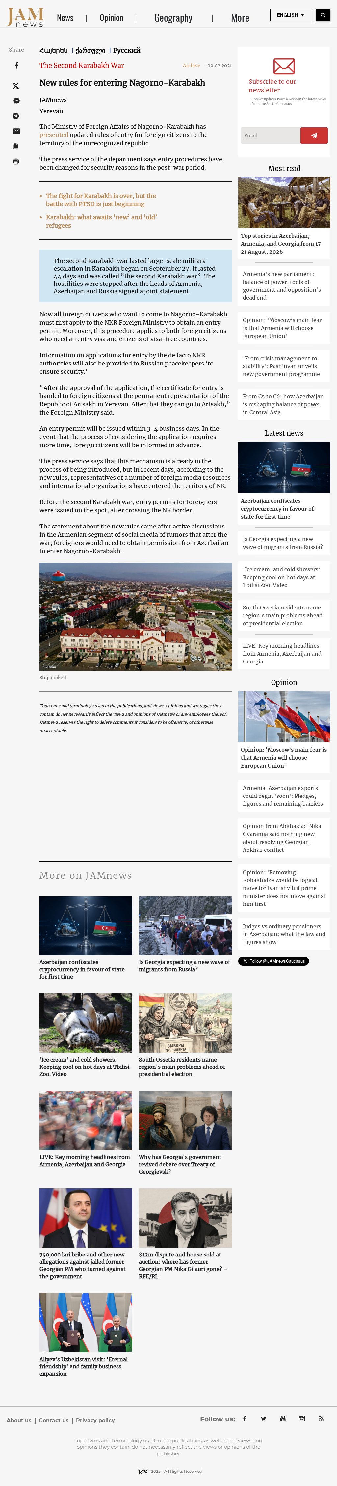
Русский (127, 50)
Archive (194, 65)
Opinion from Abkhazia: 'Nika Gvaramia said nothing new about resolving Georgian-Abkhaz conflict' (282, 838)
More (240, 17)
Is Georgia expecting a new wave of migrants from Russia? (184, 966)
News (65, 17)
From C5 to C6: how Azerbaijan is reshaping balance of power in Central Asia (283, 404)
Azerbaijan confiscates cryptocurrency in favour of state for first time (82, 969)
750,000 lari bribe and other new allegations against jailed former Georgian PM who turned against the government (82, 1265)
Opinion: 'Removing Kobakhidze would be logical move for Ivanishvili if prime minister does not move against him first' (284, 888)
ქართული (91, 50)
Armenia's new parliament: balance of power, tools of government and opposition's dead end (282, 286)
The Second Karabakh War (81, 65)
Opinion (111, 17)
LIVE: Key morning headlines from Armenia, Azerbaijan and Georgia (84, 1161)
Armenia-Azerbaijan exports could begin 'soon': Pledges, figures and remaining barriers (283, 796)
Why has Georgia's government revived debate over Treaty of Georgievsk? (180, 1164)
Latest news (284, 433)
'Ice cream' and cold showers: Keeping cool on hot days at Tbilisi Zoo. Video (84, 1066)
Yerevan (51, 111)
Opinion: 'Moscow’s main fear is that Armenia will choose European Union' (282, 328)
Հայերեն (54, 50)
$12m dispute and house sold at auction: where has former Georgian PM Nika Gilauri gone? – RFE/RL (183, 1265)
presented (54, 135)
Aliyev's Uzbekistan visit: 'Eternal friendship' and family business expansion (83, 1366)
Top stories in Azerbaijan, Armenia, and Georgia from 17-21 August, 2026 (282, 243)
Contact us (54, 1421)
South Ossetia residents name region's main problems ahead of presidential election (182, 1066)
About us (19, 1421)
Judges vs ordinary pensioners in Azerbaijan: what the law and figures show (284, 934)
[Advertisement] (135, 798)
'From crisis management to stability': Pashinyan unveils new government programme (281, 366)
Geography (173, 17)
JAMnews (53, 100)
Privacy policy (95, 1421)
